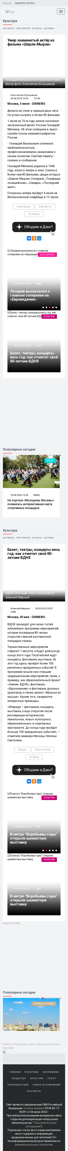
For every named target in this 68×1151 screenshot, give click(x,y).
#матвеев (23, 206)
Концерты (37, 28)
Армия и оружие (44, 1003)
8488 (38, 283)
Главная (15, 1072)
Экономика (51, 1072)
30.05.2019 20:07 (22, 345)
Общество (19, 1078)
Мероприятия (23, 28)
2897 (38, 826)
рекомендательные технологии (34, 1144)
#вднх (22, 749)
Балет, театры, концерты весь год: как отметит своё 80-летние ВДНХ (34, 357)
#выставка (42, 749)
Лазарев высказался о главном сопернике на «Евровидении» (30, 295)
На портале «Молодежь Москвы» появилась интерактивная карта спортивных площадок (30, 504)
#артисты (45, 206)
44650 (36, 495)
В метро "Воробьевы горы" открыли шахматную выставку (33, 838)
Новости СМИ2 (11, 923)
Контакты (34, 1091)
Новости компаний (46, 1085)
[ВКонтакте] (29, 238)
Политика (31, 1072)
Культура (49, 316)
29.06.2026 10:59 (19, 495)
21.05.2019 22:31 (22, 826)
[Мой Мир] (39, 238)
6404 (38, 345)
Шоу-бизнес (9, 28)
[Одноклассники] (34, 238)
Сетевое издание (33, 1108)
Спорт (50, 460)
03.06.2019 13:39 (19, 98)
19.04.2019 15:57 (22, 283)
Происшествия (18, 1085)
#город (34, 757)
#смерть (34, 214)
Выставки (49, 28)
